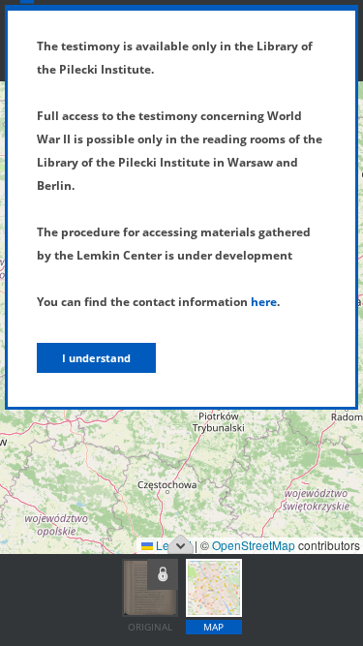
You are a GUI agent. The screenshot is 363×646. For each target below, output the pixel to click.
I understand (96, 358)
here (264, 301)
